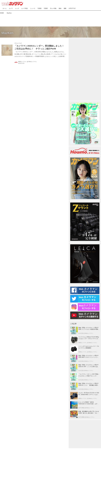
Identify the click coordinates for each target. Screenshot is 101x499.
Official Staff (18, 43)
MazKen (7, 33)
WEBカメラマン (22, 61)
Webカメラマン (33, 61)
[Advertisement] (50, 19)
